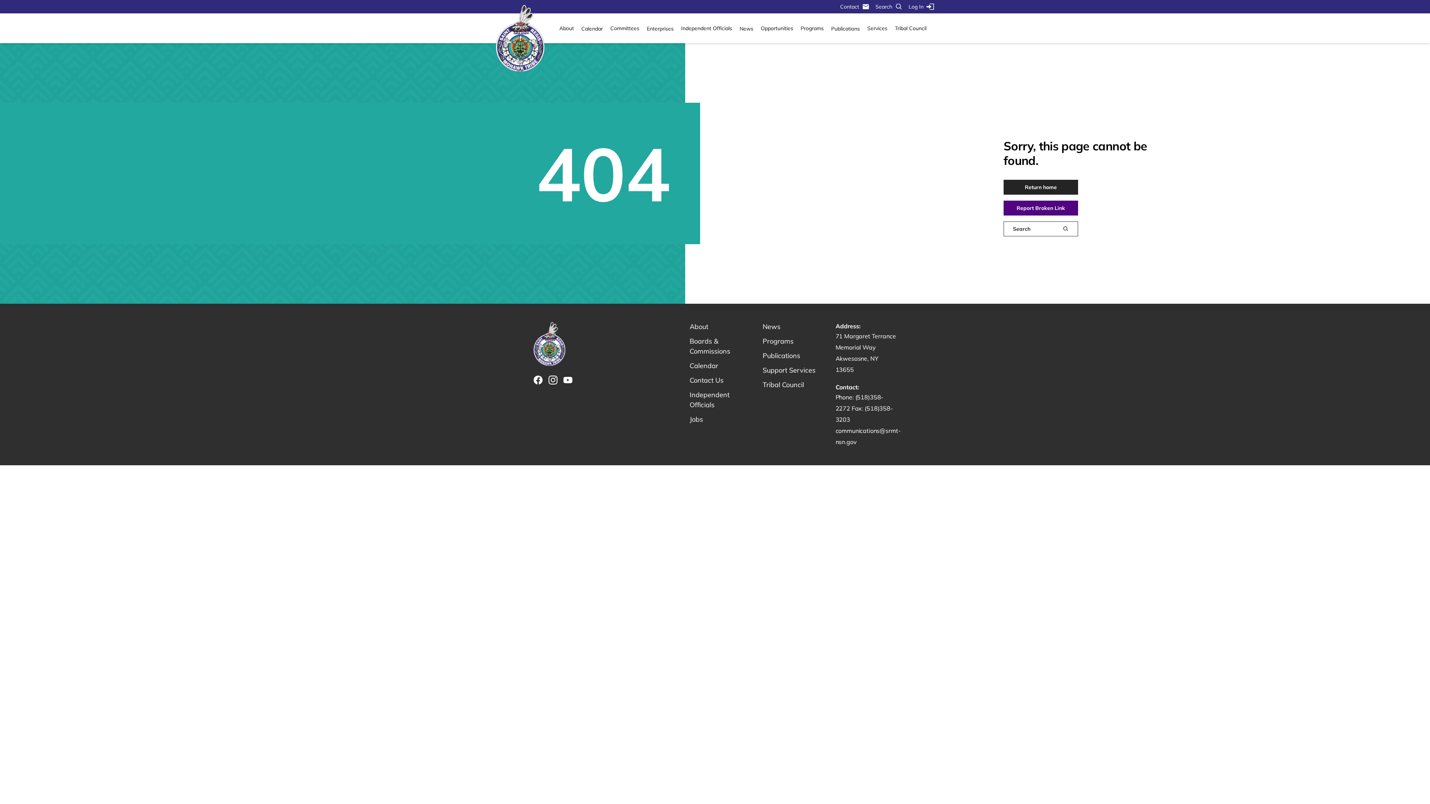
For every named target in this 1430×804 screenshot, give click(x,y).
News (746, 28)
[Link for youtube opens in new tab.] (567, 380)
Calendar (592, 28)
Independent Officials (706, 28)
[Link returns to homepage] (520, 38)
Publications (845, 28)
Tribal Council (911, 28)
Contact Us (707, 380)
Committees (624, 28)
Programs (812, 28)
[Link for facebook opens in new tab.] (538, 380)
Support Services (789, 370)
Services (877, 28)
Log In (916, 6)
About (566, 28)
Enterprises (660, 28)
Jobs (696, 419)
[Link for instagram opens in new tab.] (553, 380)
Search (884, 6)
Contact (849, 6)
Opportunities (777, 28)
